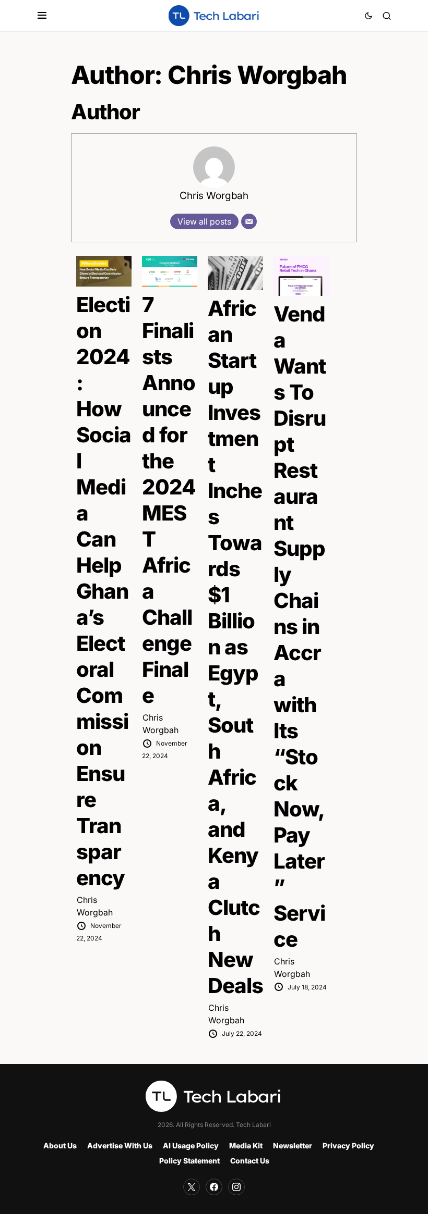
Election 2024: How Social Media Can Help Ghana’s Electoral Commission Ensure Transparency (103, 591)
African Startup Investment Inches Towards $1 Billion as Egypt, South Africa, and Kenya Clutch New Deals (235, 646)
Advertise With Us (119, 1145)
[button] (42, 15)
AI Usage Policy (191, 1145)
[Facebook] (214, 1186)
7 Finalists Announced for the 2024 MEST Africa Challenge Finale (169, 500)
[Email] (249, 221)
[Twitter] (191, 1186)
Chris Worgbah (214, 195)
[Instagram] (236, 1186)
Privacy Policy (348, 1145)
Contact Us (249, 1160)
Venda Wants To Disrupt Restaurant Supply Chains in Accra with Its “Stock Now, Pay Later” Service (300, 626)
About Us (60, 1145)
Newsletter (292, 1145)
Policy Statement (189, 1160)
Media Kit (246, 1145)
